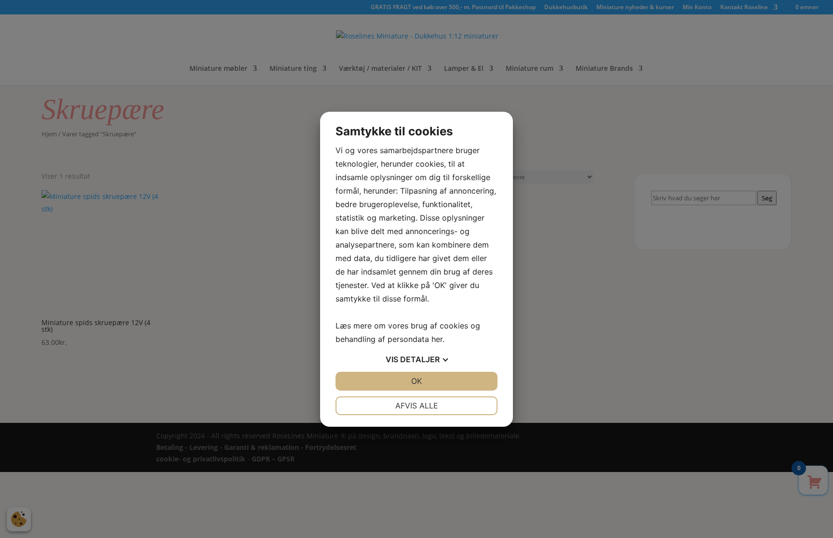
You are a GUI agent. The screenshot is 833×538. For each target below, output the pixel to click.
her (437, 339)
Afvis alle (416, 405)
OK (416, 381)
